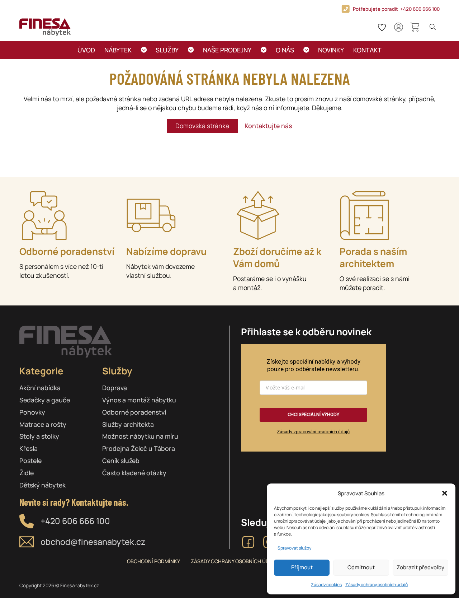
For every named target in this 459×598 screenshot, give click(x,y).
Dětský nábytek (42, 485)
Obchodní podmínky (153, 561)
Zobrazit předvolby (420, 567)
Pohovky (32, 412)
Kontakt (367, 50)
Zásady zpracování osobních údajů (313, 431)
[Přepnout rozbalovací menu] (143, 50)
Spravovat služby (294, 548)
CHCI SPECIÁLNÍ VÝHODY (313, 414)
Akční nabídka (40, 387)
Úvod (86, 50)
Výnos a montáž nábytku (139, 400)
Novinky (331, 50)
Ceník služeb (120, 460)
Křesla (28, 448)
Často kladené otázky (134, 472)
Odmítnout (361, 567)
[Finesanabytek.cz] (45, 27)
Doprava (114, 387)
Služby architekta (128, 424)
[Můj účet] (398, 27)
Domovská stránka (202, 125)
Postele (30, 460)
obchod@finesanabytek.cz (93, 541)
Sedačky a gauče (44, 400)
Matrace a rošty (42, 424)
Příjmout (302, 567)
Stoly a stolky (39, 436)
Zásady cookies (326, 584)
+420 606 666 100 (75, 521)
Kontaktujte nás (268, 125)
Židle (26, 472)
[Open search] (433, 27)
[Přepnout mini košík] (414, 27)
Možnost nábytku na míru (140, 436)
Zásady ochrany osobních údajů (376, 584)
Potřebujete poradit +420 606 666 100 (396, 9)
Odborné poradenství (134, 412)
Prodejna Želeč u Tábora (138, 448)
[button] (444, 493)
